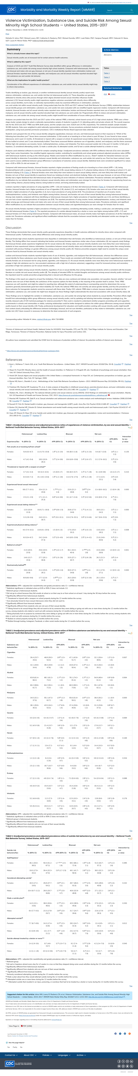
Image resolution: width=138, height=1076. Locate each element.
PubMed (93, 389)
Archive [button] (80, 1055)
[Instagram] (127, 1061)
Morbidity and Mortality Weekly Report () (58, 9)
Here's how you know (125, 2)
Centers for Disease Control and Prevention (25, 1036)
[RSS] (131, 1066)
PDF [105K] (27, 1026)
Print (7, 34)
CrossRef (117, 364)
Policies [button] (46, 1055)
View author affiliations (43, 41)
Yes (8, 1047)
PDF (109, 94)
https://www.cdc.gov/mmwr (27, 1015)
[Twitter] (123, 1061)
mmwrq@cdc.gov (57, 1020)
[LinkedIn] (131, 1061)
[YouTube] (119, 1066)
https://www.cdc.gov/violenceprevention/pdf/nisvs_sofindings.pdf (82, 395)
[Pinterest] (123, 1066)
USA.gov (130, 1072)
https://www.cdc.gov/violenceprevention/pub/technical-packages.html (33, 351)
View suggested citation (15, 45)
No (21, 1047)
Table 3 (107, 81)
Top (130, 223)
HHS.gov (123, 1072)
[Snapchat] (127, 1066)
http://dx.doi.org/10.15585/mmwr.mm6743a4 (105, 997)
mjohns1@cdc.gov (44, 319)
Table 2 (107, 77)
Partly (15, 1047)
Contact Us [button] (10, 1055)
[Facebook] (119, 1061)
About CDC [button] (29, 1055)
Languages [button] (63, 1055)
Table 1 (107, 73)
